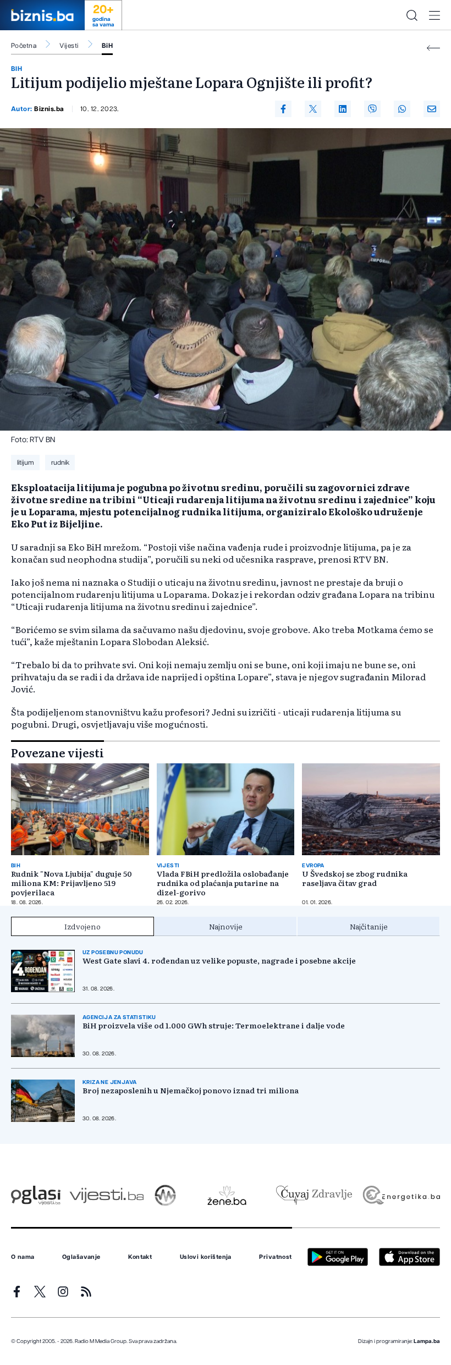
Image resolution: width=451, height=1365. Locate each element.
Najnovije (226, 926)
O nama (23, 1257)
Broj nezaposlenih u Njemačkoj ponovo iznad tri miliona (190, 1090)
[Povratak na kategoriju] (433, 48)
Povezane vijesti (57, 752)
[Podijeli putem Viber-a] (372, 109)
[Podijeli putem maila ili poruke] (432, 109)
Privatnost (275, 1257)
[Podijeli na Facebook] (283, 109)
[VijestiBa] (106, 1195)
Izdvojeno (82, 926)
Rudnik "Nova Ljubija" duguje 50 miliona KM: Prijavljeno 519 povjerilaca (71, 883)
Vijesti (68, 45)
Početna (23, 45)
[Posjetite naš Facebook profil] (17, 1291)
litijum (25, 462)
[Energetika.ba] (400, 1195)
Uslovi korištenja (206, 1257)
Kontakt (140, 1257)
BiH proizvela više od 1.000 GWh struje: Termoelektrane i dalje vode (213, 1025)
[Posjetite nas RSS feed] (86, 1291)
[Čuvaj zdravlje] (313, 1195)
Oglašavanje (81, 1257)
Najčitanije (369, 926)
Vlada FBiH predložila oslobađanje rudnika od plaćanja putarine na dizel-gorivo (223, 883)
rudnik (60, 462)
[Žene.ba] (227, 1195)
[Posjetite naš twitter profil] (40, 1291)
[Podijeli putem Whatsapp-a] (402, 109)
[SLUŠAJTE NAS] (165, 1195)
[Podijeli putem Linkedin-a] (342, 109)
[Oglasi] (36, 1195)
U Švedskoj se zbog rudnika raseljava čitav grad (355, 878)
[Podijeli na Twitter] (313, 109)
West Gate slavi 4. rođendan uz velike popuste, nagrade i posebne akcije (219, 960)
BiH (107, 45)
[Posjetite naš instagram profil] (63, 1291)
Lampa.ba (427, 1341)
